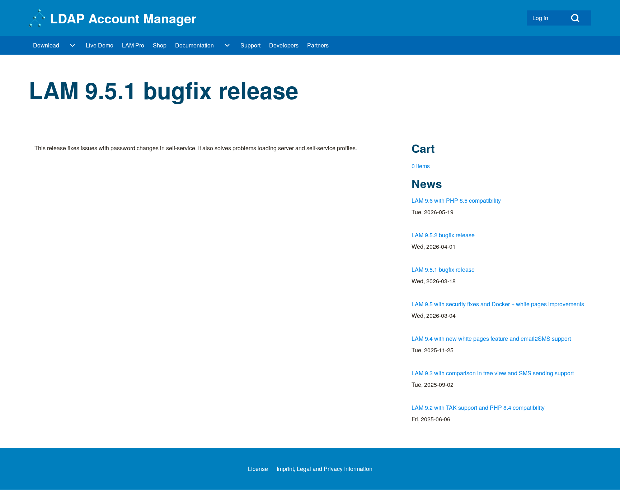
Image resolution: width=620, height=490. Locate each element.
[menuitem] (543, 18)
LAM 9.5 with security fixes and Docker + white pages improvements (498, 304)
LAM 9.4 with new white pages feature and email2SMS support (491, 338)
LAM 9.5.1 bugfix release (443, 269)
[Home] (37, 18)
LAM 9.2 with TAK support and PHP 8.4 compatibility (478, 407)
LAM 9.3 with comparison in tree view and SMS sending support (493, 373)
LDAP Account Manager (123, 18)
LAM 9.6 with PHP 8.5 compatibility (456, 200)
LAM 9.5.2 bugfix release (443, 235)
